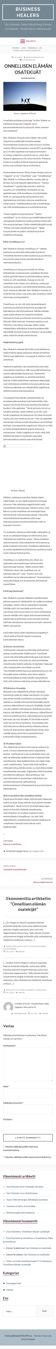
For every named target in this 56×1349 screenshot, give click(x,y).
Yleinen (9, 1289)
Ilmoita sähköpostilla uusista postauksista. (28, 1157)
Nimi (6, 1086)
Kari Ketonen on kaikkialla (38, 1248)
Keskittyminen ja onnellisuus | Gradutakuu (26, 1238)
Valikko (31, 41)
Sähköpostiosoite (13, 1102)
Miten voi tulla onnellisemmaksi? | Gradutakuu (26, 990)
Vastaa (21, 951)
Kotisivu (7, 1119)
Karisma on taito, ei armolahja (20, 1206)
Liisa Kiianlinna (20, 1013)
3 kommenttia (28, 60)
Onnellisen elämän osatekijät (36, 1231)
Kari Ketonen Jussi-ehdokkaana (21, 1193)
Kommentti (9, 1045)
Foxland (31, 1339)
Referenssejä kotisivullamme (20, 1212)
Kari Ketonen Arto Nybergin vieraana (24, 1186)
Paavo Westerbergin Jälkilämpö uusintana (27, 1199)
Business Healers (28, 12)
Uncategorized (36, 851)
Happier (27, 123)
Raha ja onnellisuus (12, 844)
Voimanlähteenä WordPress (18, 1335)
